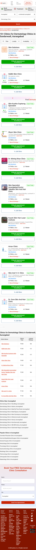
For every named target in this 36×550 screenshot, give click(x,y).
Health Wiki (17, 516)
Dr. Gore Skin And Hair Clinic (17, 300)
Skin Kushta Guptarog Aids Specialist (18, 105)
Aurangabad (7, 28)
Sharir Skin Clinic (14, 132)
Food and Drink (3, 533)
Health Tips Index (18, 519)
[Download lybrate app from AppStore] (32, 532)
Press (24, 533)
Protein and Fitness (3, 521)
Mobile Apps (25, 521)
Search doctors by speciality (11, 526)
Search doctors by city (11, 516)
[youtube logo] (32, 521)
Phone (2, 484)
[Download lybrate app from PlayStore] (32, 530)
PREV (3, 327)
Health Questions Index (18, 523)
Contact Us (26, 517)
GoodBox (3, 541)
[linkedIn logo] (32, 519)
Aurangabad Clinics (17, 28)
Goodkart (3, 516)
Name (2, 477)
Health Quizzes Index (18, 528)
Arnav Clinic (13, 246)
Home (1, 28)
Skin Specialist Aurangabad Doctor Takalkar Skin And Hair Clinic (17, 188)
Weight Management (4, 530)
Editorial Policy (25, 531)
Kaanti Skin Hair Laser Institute (17, 219)
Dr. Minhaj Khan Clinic (16, 159)
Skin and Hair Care (3, 524)
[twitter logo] (32, 516)
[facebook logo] (32, 514)
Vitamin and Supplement (4, 518)
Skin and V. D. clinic (16, 273)
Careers (25, 519)
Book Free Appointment (28, 3)
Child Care (3, 539)
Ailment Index (18, 539)
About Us (25, 516)
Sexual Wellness (3, 527)
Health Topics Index (17, 532)
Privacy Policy (25, 527)
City (2, 492)
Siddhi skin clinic (15, 74)
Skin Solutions (13, 47)
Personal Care (3, 536)
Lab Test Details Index (18, 543)
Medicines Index (18, 536)
